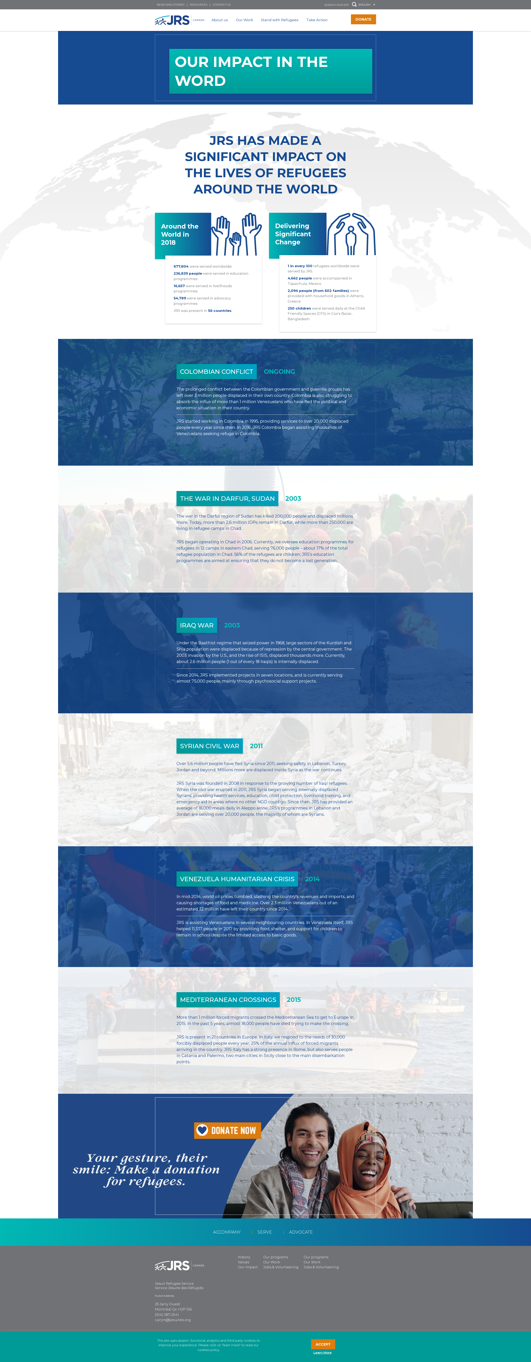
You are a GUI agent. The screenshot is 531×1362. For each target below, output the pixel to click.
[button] (354, 4)
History (244, 1257)
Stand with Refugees (279, 20)
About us (220, 20)
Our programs (275, 1257)
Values (243, 1262)
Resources (198, 4)
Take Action (317, 20)
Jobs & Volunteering (280, 1267)
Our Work (244, 20)
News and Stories (171, 4)
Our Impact (248, 1267)
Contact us (222, 4)
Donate (363, 19)
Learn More (322, 1353)
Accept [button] (323, 1344)
